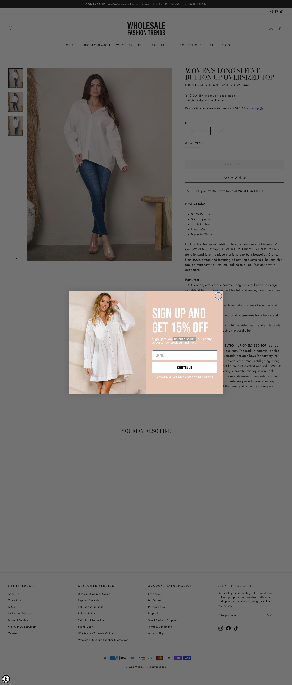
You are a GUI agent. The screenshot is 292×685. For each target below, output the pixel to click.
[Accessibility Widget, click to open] (6, 679)
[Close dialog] (218, 295)
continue (184, 367)
